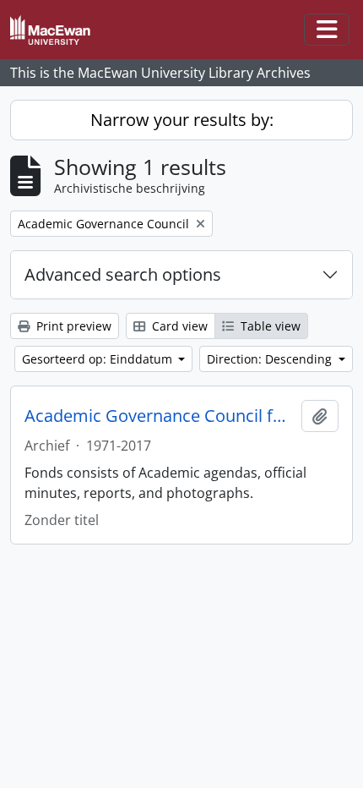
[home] (57, 30)
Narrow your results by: (182, 119)
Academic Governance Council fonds (159, 416)
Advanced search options (122, 274)
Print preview (72, 326)
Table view (269, 326)
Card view (178, 326)
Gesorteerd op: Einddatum (99, 359)
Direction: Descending (271, 359)
